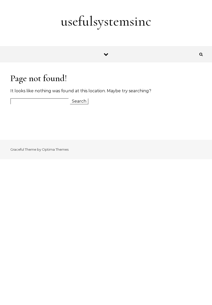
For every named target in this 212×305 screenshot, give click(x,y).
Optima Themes (55, 149)
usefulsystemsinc (106, 21)
